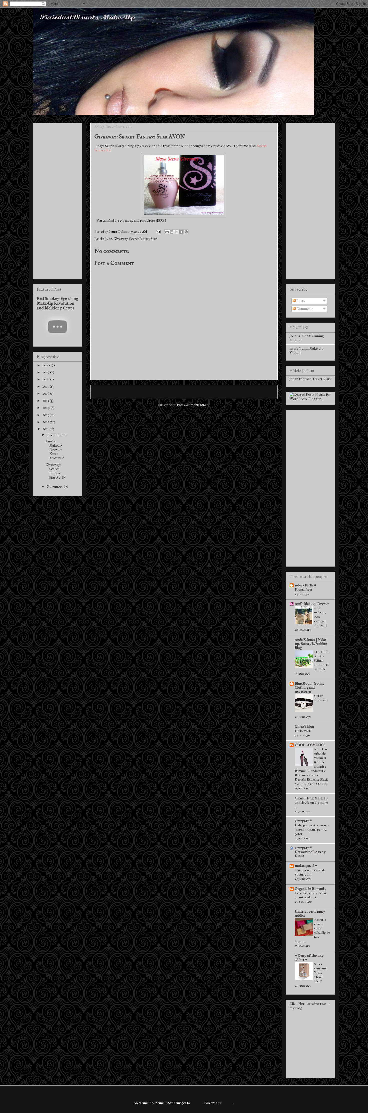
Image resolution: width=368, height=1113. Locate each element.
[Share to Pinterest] (186, 231)
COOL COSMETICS (310, 745)
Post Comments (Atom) (193, 405)
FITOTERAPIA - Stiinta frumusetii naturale (321, 660)
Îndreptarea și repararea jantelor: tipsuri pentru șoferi (312, 829)
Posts (300, 301)
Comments (304, 309)
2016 (46, 393)
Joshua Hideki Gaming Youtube (307, 338)
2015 (46, 401)
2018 (46, 379)
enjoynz (197, 1103)
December (55, 435)
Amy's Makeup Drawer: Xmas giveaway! (55, 449)
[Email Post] (157, 231)
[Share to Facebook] (181, 231)
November (55, 486)
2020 (46, 365)
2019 (46, 372)
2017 (46, 386)
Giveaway (121, 239)
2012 (46, 422)
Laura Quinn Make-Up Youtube (307, 350)
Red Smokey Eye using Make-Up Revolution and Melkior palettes (57, 303)
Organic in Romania (310, 889)
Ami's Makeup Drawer (312, 604)
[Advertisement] (57, 200)
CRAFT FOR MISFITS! (311, 798)
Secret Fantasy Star (143, 239)
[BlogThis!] (171, 231)
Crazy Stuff (303, 821)
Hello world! (303, 731)
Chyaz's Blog (304, 726)
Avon (108, 239)
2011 (45, 429)
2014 (46, 408)
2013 (46, 415)
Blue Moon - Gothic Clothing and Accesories (309, 687)
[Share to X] (176, 231)
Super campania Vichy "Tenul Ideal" (320, 972)
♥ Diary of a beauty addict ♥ (309, 957)
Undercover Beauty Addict (310, 913)
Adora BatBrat (305, 585)
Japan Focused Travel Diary (310, 379)
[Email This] (166, 231)
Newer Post (104, 391)
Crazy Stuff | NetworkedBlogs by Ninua (310, 852)
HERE (160, 220)
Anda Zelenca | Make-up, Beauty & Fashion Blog (311, 644)
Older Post (264, 391)
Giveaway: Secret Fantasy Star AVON (56, 471)
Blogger (227, 1103)
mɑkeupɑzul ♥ (306, 866)
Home (185, 391)
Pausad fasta (303, 589)
